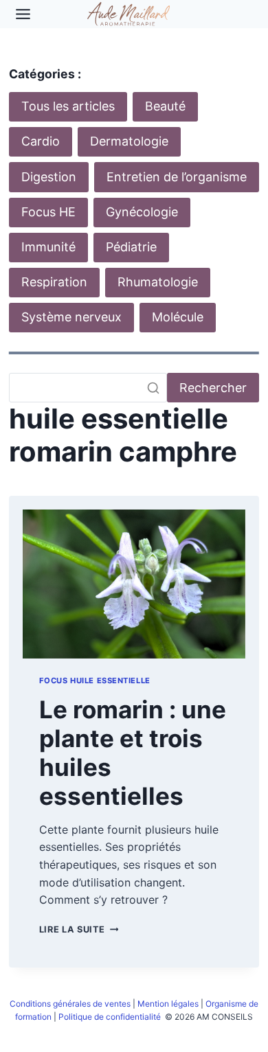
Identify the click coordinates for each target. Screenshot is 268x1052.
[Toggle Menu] (23, 14)
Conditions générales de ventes (70, 1003)
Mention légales (168, 1003)
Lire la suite (79, 929)
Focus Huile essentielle (94, 680)
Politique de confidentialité (110, 1016)
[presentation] (134, 584)
